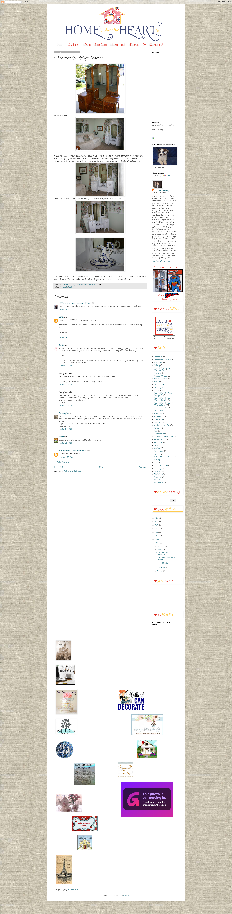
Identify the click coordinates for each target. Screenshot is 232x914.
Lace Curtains (159, 434)
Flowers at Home (160, 408)
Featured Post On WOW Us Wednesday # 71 (165, 404)
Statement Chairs (161, 465)
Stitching (157, 468)
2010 (157, 536)
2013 (157, 525)
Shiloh (156, 462)
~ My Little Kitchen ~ (164, 563)
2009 (157, 539)
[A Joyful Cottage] (147, 757)
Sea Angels (63, 413)
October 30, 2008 (65, 443)
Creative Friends (160, 379)
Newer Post (58, 467)
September (161, 567)
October (160, 549)
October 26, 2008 (65, 309)
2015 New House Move (162, 359)
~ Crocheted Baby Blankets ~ (162, 553)
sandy (61, 437)
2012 (157, 529)
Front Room (158, 411)
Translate (169, 175)
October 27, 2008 (65, 366)
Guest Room (158, 417)
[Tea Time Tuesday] (69, 811)
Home (101, 467)
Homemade (63, 287)
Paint (70, 287)
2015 (157, 518)
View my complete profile (161, 261)
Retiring (157, 454)
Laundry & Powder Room (163, 437)
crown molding (159, 384)
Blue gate (158, 373)
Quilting (157, 448)
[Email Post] (99, 285)
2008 (157, 543)
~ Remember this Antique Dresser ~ (166, 559)
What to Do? (159, 483)
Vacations (157, 477)
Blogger (126, 895)
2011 (156, 532)
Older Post (142, 467)
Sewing (157, 460)
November (161, 546)
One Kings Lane (160, 439)
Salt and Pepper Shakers (164, 457)
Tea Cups (157, 471)
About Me (158, 362)
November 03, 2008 (66, 457)
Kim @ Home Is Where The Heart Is (72, 451)
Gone (61, 317)
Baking (157, 365)
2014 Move (158, 357)
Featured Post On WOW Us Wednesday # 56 (165, 399)
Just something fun (162, 425)
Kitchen (157, 428)
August (160, 571)
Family (156, 390)
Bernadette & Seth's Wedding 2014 (162, 369)
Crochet (157, 382)
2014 (157, 522)
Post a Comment (63, 462)
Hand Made (158, 419)
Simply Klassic (73, 889)
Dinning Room (159, 387)
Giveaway (157, 414)
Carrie (61, 345)
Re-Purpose (158, 451)
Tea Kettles (158, 474)
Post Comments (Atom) (72, 471)
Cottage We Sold (160, 376)
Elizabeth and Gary (162, 190)
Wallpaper (158, 480)
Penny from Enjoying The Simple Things (74, 303)
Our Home (158, 442)
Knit (156, 431)
